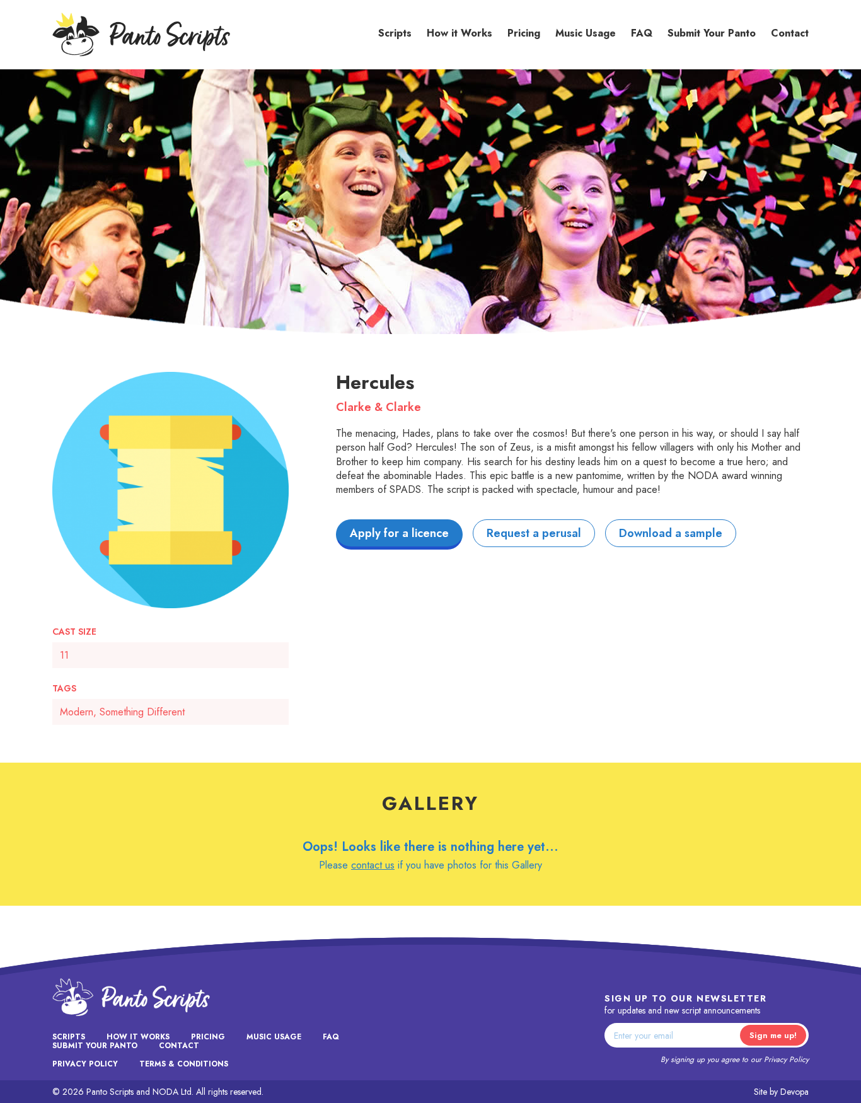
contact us (373, 865)
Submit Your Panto (711, 33)
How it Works (459, 33)
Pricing (523, 33)
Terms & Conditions (183, 1064)
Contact (790, 33)
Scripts (395, 33)
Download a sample (670, 533)
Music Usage (585, 33)
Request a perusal (534, 533)
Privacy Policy (786, 1059)
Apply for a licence (399, 533)
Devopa (794, 1091)
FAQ (641, 33)
